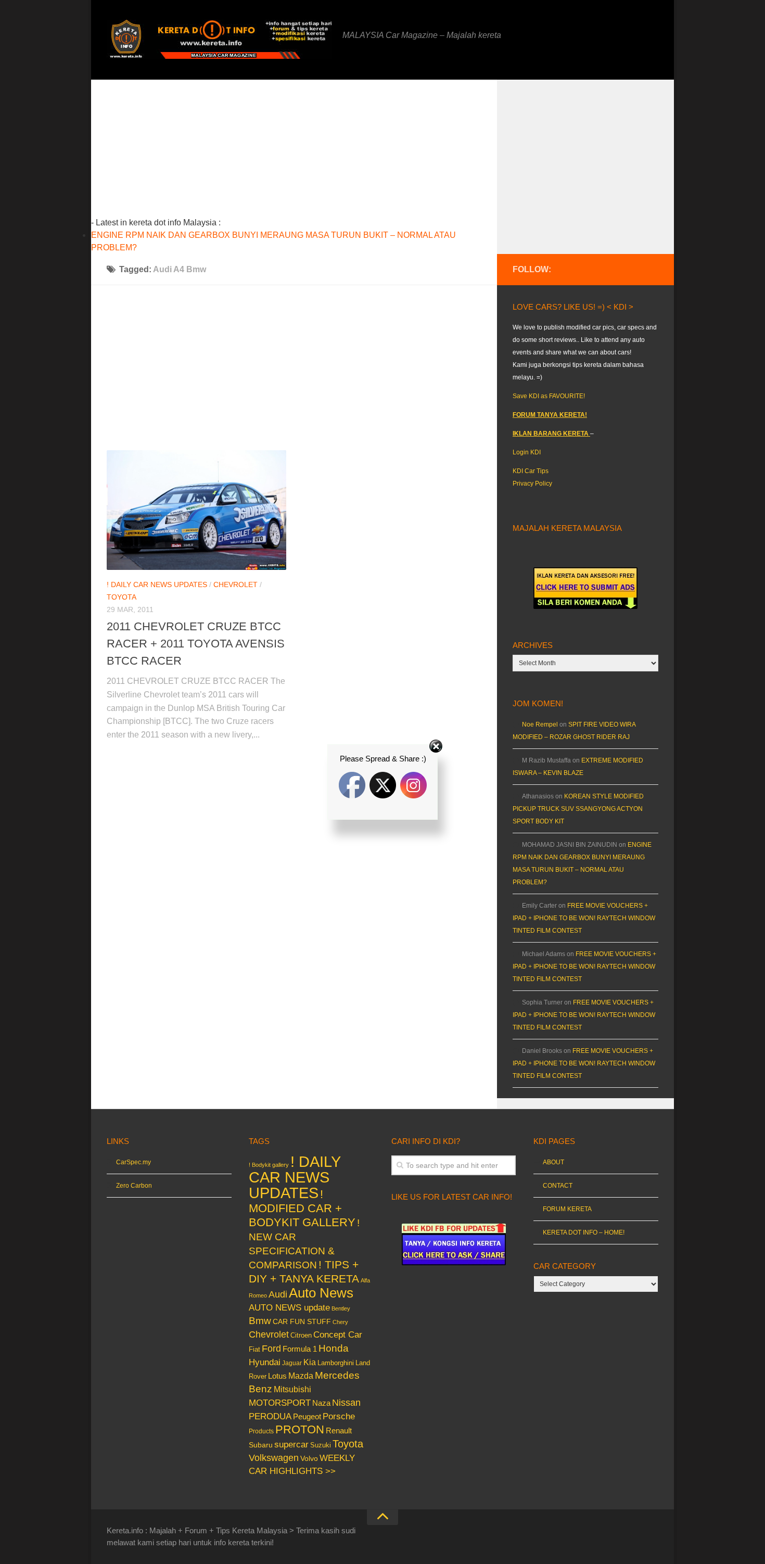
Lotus (277, 1376)
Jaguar (292, 1363)
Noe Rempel (540, 724)
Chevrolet (235, 584)
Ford (271, 1348)
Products (261, 1431)
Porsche (339, 1416)
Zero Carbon (134, 1185)
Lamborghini (335, 1363)
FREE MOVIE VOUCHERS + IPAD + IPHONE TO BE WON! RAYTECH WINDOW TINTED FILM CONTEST (584, 918)
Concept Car (337, 1334)
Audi (278, 1294)
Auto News (321, 1293)
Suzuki (320, 1445)
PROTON (299, 1429)
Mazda (300, 1375)
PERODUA (270, 1416)
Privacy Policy (532, 483)
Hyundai (264, 1362)
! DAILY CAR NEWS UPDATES (157, 584)
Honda (333, 1348)
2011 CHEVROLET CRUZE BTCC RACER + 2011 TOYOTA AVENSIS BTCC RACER (196, 643)
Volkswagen (274, 1458)
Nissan (346, 1402)
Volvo (309, 1458)
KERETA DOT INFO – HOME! (583, 1232)
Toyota (121, 597)
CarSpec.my (133, 1162)
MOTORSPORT (280, 1403)
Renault (339, 1430)
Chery (340, 1322)
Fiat (254, 1349)
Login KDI (527, 452)
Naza (321, 1403)
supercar (291, 1444)
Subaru (261, 1445)
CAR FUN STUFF (302, 1321)
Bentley (341, 1308)
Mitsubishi (292, 1389)
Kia (309, 1362)
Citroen (301, 1335)
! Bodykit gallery (269, 1165)
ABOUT (553, 1162)
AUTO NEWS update (289, 1308)
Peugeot (307, 1416)
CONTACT (557, 1185)
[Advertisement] (310, 152)
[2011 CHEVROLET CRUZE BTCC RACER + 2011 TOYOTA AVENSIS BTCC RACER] (196, 510)
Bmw (260, 1320)
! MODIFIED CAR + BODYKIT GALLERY (302, 1208)
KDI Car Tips (531, 471)
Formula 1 (300, 1348)
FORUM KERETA (567, 1209)
